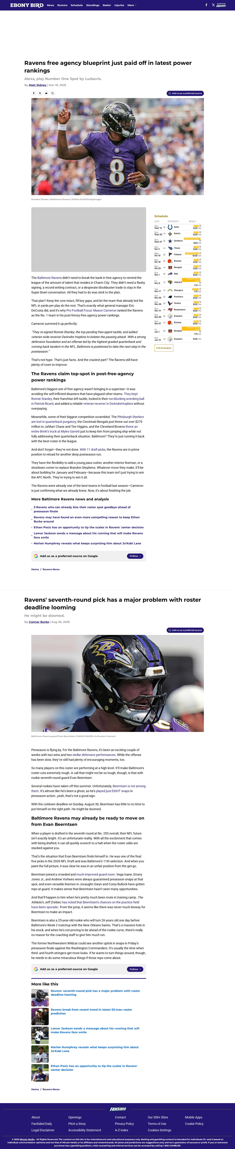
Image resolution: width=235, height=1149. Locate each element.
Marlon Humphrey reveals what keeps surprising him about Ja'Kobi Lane (87, 543)
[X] (213, 4)
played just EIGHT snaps (113, 791)
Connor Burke (39, 622)
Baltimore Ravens (49, 278)
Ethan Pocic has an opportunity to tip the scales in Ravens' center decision (89, 527)
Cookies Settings (159, 1130)
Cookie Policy (194, 1124)
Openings (74, 1117)
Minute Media (27, 1139)
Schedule (77, 5)
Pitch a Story (77, 1124)
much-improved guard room (95, 874)
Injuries (119, 5)
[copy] (52, 93)
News (50, 5)
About (35, 1117)
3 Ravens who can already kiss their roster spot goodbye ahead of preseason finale (82, 509)
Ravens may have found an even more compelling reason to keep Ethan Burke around (87, 519)
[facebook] (206, 4)
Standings (92, 5)
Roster (107, 5)
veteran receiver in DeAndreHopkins (108, 403)
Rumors (62, 5)
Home (35, 569)
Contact (120, 1117)
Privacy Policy (124, 1124)
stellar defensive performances (94, 755)
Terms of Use (157, 1124)
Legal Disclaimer (42, 1130)
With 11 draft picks (92, 449)
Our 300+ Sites (158, 1117)
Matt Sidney (37, 85)
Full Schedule (163, 348)
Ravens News (51, 569)
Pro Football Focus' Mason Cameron (91, 310)
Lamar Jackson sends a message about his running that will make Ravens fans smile (88, 535)
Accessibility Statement (84, 1130)
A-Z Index (121, 1130)
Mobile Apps (193, 1117)
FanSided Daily (41, 1124)
